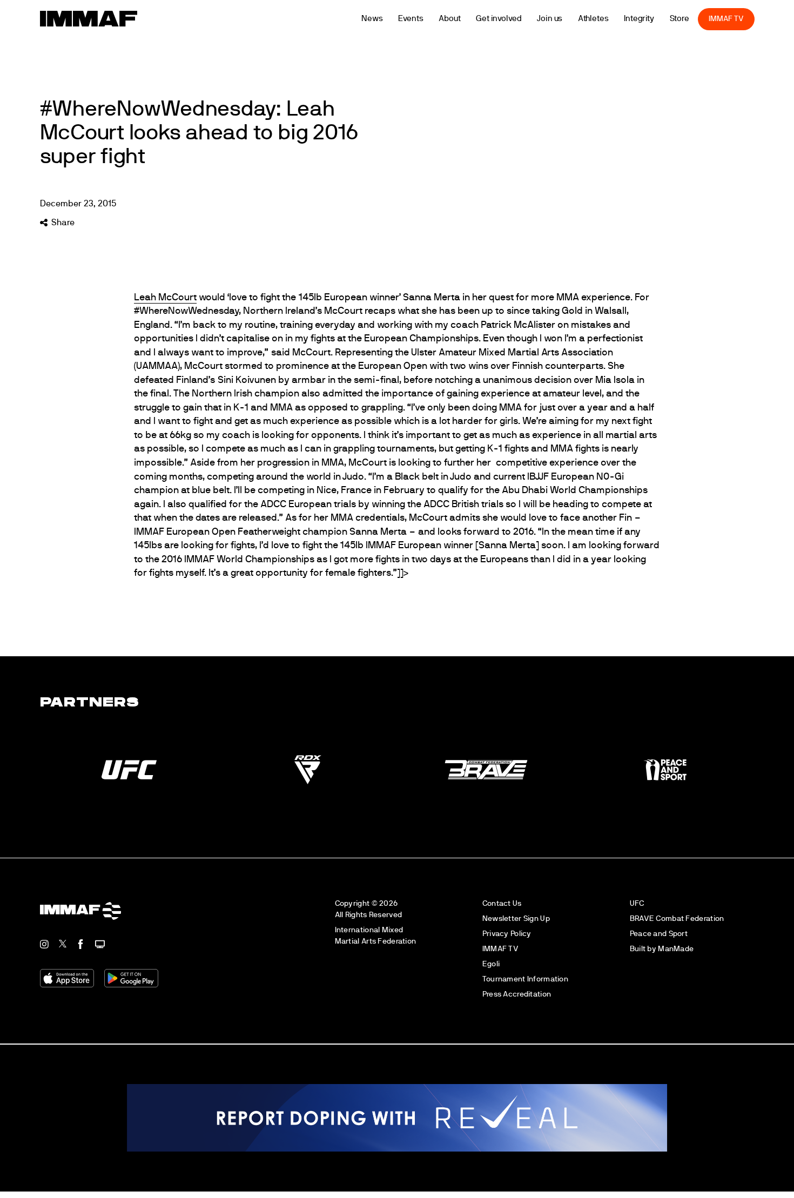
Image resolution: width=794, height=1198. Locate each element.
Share (63, 222)
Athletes (609, 19)
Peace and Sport (659, 934)
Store (695, 19)
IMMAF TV (742, 19)
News (388, 19)
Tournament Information (525, 979)
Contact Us (502, 903)
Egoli (491, 964)
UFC (637, 903)
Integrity (655, 19)
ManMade (676, 949)
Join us (565, 19)
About (466, 19)
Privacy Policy (506, 934)
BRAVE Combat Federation (677, 918)
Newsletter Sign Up (516, 918)
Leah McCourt (165, 297)
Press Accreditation (516, 994)
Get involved (514, 19)
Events (426, 19)
